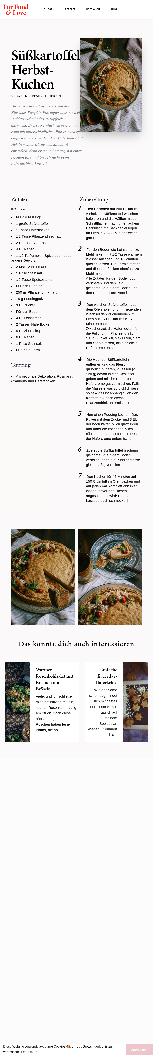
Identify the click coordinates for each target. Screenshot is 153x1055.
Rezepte (70, 9)
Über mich (93, 9)
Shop (114, 9)
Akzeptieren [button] (139, 1049)
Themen (49, 9)
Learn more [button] (29, 1052)
